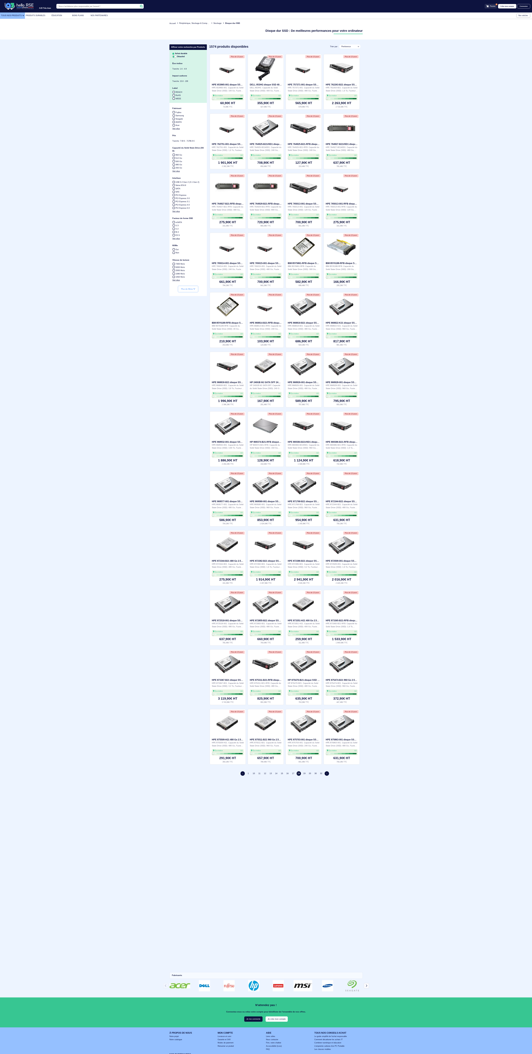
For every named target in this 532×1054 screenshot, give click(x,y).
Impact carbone (179, 76)
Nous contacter (272, 1040)
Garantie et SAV (224, 1040)
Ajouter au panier (228, 104)
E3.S (178, 235)
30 (315, 773)
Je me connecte (253, 1019)
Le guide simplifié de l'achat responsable (330, 1036)
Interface (176, 178)
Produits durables (35, 15)
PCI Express (181, 195)
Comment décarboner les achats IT (328, 1040)
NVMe (175, 245)
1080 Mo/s (180, 274)
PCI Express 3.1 (183, 201)
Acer (178, 125)
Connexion (524, 6)
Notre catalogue (175, 1040)
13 (271, 773)
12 (265, 773)
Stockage (217, 23)
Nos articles (523, 15)
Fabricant (176, 108)
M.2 (177, 232)
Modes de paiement (225, 1043)
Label (175, 88)
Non (177, 253)
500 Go (179, 161)
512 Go (179, 158)
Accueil (172, 23)
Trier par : (334, 46)
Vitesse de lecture (180, 260)
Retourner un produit (226, 1046)
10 (254, 773)
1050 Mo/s (180, 277)
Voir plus (176, 128)
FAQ (268, 1049)
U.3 (177, 225)
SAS (177, 192)
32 (321, 773)
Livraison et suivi (224, 1036)
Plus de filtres (187, 289)
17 (293, 773)
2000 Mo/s (180, 270)
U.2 (177, 229)
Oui (177, 249)
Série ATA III (181, 185)
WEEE (178, 98)
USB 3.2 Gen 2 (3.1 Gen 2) (187, 182)
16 (287, 773)
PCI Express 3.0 (183, 198)
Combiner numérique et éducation (327, 1043)
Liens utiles (270, 1036)
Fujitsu (178, 112)
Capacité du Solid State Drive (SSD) (188, 149)
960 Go (179, 155)
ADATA (179, 122)
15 (282, 773)
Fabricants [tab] (177, 975)
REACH (179, 92)
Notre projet (174, 1036)
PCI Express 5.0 (183, 208)
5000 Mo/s (180, 267)
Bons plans (78, 15)
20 (310, 773)
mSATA (179, 222)
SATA (178, 188)
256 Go (179, 168)
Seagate (179, 119)
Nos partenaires (99, 15)
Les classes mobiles (322, 1049)
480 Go (179, 164)
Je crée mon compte (277, 1019)
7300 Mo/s (180, 264)
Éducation (57, 15)
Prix (174, 135)
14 (276, 773)
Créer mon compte (507, 6)
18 (299, 773)
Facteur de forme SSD (182, 218)
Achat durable (181, 53)
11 (259, 773)
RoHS (178, 95)
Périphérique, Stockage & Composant (195, 23)
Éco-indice (177, 63)
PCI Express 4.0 (183, 205)
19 (304, 773)
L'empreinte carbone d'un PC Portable (329, 1046)
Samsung (180, 115)
